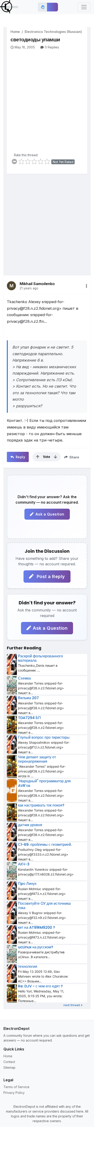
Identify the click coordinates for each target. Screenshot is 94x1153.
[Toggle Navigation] (84, 7)
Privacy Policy (14, 1093)
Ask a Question (49, 514)
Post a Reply (50, 576)
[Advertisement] (47, 99)
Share (73, 457)
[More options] (86, 286)
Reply (20, 457)
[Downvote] (55, 456)
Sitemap (9, 1067)
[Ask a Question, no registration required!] (52, 7)
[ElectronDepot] (9, 7)
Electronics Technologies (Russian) (53, 32)
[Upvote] (37, 456)
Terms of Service (16, 1087)
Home (15, 32)
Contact (9, 1062)
